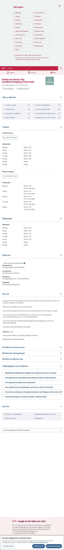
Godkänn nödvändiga (54, 546)
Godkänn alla (38, 546)
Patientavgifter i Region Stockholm (13, 339)
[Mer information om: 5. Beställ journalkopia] (29, 113)
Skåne (17, 49)
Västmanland (39, 35)
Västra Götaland (40, 38)
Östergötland (39, 46)
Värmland (38, 24)
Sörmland (38, 16)
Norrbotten (18, 46)
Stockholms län (39, 13)
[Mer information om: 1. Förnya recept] (29, 105)
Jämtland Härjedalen (21, 31)
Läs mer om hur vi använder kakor (38, 542)
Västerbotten (39, 27)
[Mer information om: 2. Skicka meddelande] (59, 105)
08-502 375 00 (11, 137)
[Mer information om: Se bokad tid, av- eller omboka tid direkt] (59, 117)
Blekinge (18, 13)
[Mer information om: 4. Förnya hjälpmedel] (59, 109)
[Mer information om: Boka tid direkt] (29, 117)
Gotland (17, 20)
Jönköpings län (20, 35)
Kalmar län (18, 38)
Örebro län (38, 42)
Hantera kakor (8, 546)
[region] (32, 542)
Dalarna (17, 16)
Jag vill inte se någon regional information (28, 55)
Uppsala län (38, 20)
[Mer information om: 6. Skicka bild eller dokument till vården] (59, 113)
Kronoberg (18, 42)
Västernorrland (39, 31)
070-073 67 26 (11, 176)
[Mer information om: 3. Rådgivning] (29, 109)
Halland (17, 27)
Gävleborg (18, 24)
